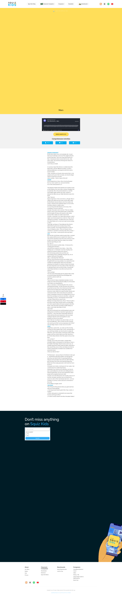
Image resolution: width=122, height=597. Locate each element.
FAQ (26, 573)
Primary (62, 592)
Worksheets (44, 571)
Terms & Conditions (67, 592)
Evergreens (61, 4)
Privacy (26, 575)
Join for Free (60, 571)
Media (26, 571)
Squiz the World (44, 574)
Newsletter (71, 4)
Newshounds (61, 567)
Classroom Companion (44, 567)
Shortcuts (43, 572)
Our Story (27, 569)
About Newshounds (62, 569)
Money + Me (76, 574)
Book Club (75, 580)
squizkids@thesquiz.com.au (55, 592)
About (26, 567)
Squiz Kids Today (32, 4)
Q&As (74, 572)
